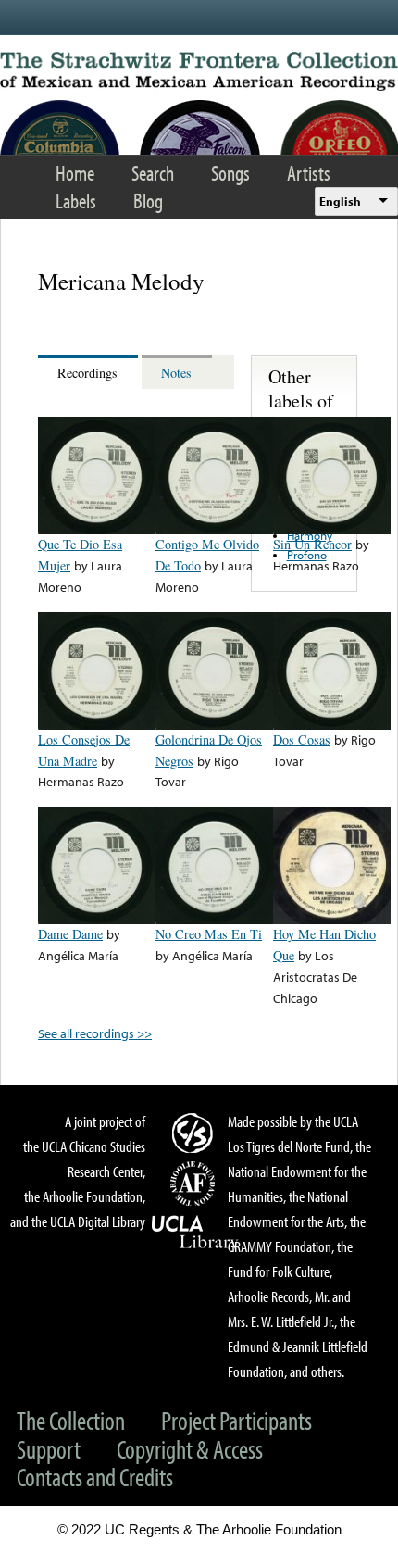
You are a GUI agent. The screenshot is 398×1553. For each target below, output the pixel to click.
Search (152, 172)
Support (49, 1449)
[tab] (90, 372)
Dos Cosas (301, 739)
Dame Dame (70, 934)
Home (75, 172)
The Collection (71, 1420)
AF (195, 1183)
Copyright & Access (190, 1449)
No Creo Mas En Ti (208, 934)
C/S (195, 1132)
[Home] (199, 71)
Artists (308, 172)
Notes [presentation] (176, 373)
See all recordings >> (95, 1033)
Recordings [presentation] (87, 373)
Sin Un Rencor (312, 544)
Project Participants (236, 1420)
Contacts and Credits (95, 1476)
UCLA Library (195, 1232)
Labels (76, 200)
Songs (230, 172)
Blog (148, 200)
